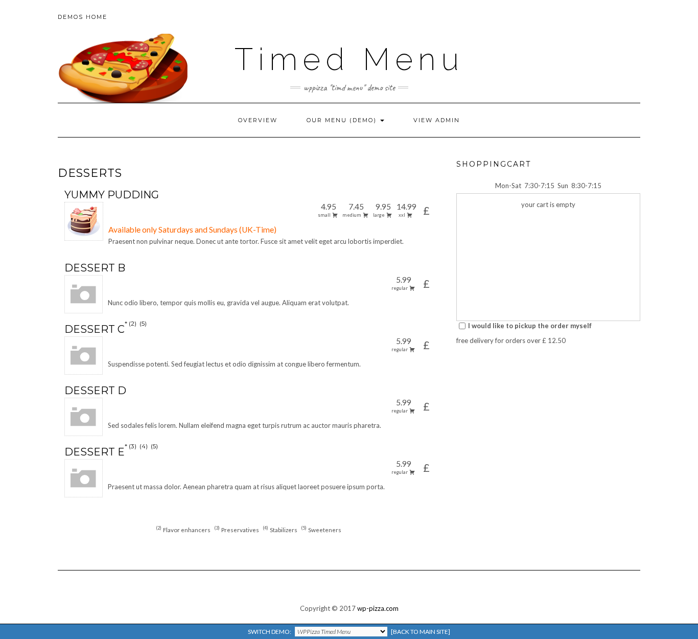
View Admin (436, 120)
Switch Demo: (349, 631)
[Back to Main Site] (420, 631)
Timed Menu (349, 59)
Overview (257, 120)
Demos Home (82, 16)
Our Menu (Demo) (343, 120)
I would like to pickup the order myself (530, 326)
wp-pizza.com (378, 608)
